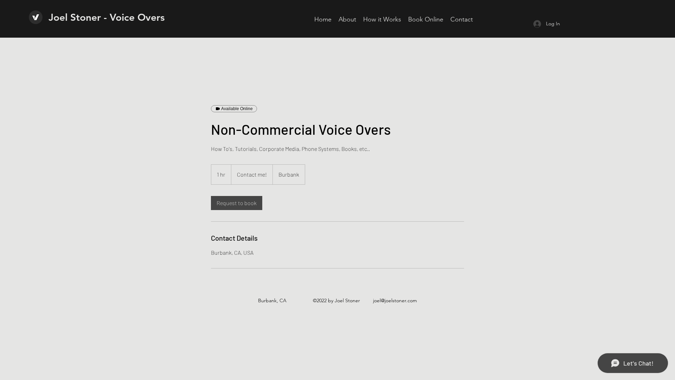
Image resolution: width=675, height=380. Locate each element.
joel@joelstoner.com (395, 300)
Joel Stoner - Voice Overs (107, 17)
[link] (236, 203)
